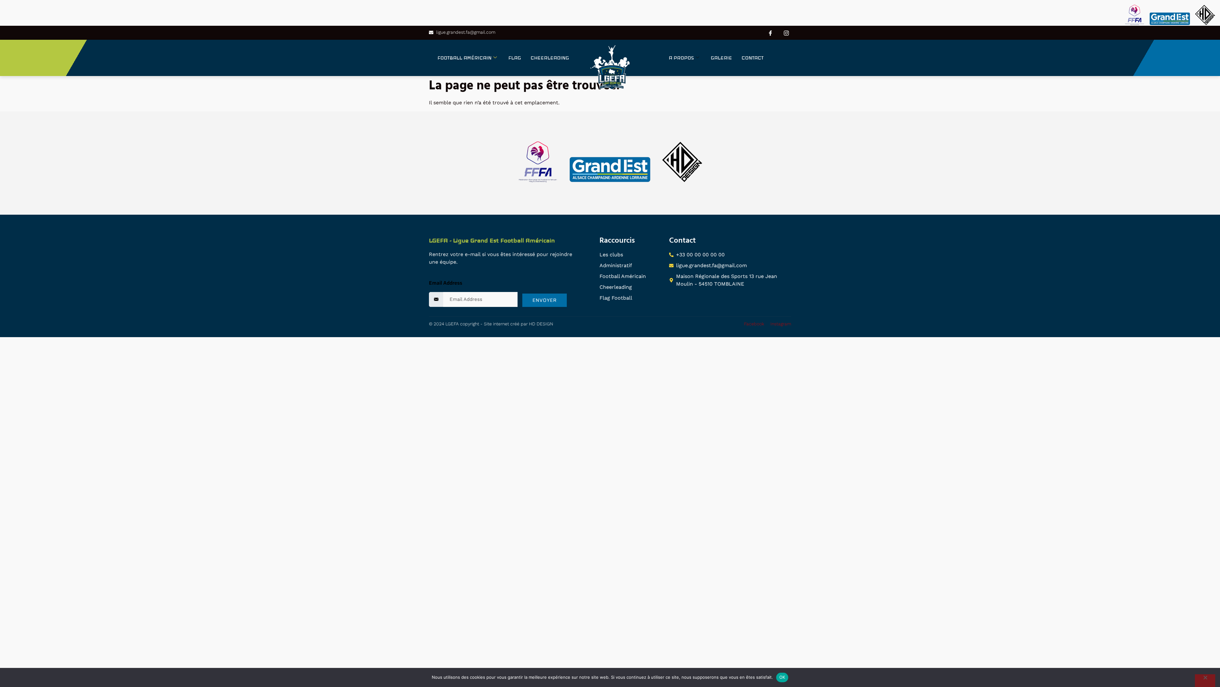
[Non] (1205, 680)
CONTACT (752, 58)
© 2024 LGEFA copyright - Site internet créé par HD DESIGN (491, 323)
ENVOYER (544, 300)
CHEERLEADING (550, 58)
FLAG (514, 58)
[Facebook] (770, 33)
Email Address (445, 283)
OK (782, 677)
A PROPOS (681, 58)
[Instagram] (786, 33)
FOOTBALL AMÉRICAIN (464, 58)
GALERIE (721, 58)
